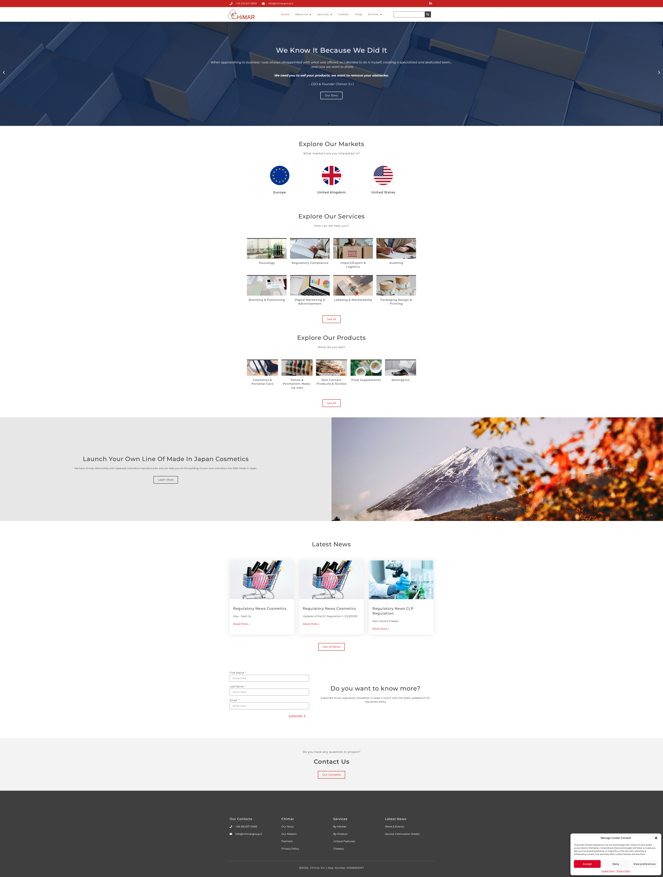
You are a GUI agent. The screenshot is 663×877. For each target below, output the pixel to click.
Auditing (396, 263)
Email (234, 700)
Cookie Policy (608, 871)
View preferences (644, 864)
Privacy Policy (624, 871)
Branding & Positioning (267, 299)
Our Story (331, 95)
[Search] (428, 14)
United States (383, 192)
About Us (301, 14)
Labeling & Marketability (353, 299)
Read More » (241, 624)
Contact (343, 14)
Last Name (237, 686)
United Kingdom (331, 192)
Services (323, 14)
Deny (616, 864)
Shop (358, 14)
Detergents (401, 380)
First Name (237, 672)
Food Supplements (366, 380)
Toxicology (267, 263)
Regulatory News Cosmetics (259, 608)
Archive (373, 14)
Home (285, 14)
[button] (656, 838)
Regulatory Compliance (310, 263)
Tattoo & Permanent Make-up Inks (297, 383)
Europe (279, 192)
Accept (587, 864)
